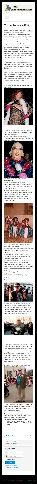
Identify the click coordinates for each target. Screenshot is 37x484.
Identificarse (10, 462)
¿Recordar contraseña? (12, 467)
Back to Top (31, 480)
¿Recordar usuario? (11, 465)
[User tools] (30, 30)
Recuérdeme (10, 459)
